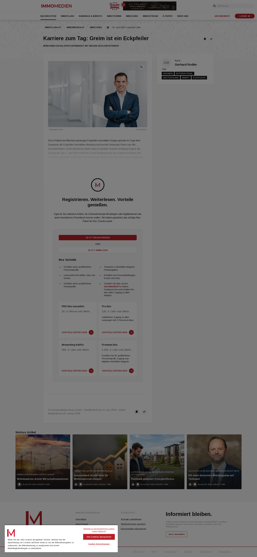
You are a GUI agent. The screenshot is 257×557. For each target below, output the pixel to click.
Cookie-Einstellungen (99, 544)
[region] (61, 538)
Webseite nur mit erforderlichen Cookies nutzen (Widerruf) (99, 530)
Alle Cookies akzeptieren (99, 537)
